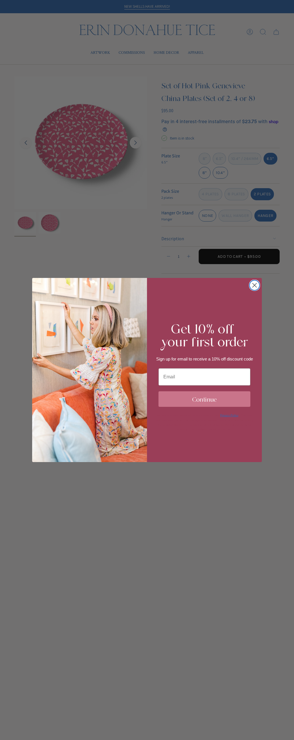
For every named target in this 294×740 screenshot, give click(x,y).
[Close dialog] (254, 285)
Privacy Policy (229, 415)
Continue (204, 399)
